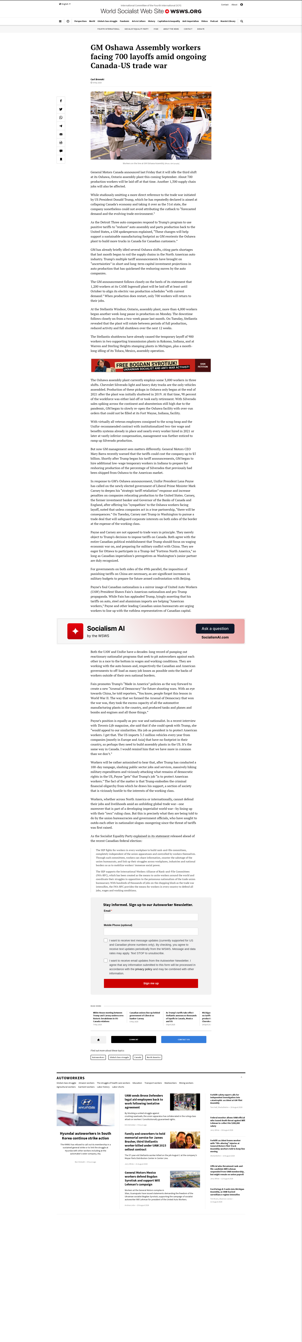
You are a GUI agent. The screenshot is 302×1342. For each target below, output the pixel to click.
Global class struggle (119, 1057)
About (234, 4)
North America (153, 1057)
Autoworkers (98, 1057)
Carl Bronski (97, 79)
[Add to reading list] (61, 159)
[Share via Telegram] (61, 126)
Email (107, 911)
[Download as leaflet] (61, 142)
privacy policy (143, 969)
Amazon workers (86, 1082)
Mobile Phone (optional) (118, 925)
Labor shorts (118, 1086)
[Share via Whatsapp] (61, 117)
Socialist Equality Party (136, 29)
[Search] (242, 22)
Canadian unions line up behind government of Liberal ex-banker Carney (145, 1015)
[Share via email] (61, 134)
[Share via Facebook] (61, 101)
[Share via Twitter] (61, 109)
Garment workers (86, 1086)
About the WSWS (171, 29)
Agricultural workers (66, 1086)
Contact (225, 4)
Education (137, 1082)
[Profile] (241, 5)
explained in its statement (151, 836)
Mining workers (186, 1082)
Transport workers (153, 1082)
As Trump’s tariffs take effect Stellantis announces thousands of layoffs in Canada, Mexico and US (181, 1017)
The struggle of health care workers (113, 1082)
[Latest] (68, 22)
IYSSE (156, 29)
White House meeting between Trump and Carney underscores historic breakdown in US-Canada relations (108, 1017)
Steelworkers (170, 1082)
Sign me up (151, 983)
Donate (200, 29)
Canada (137, 1057)
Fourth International (109, 29)
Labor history (103, 1086)
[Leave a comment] (61, 151)
